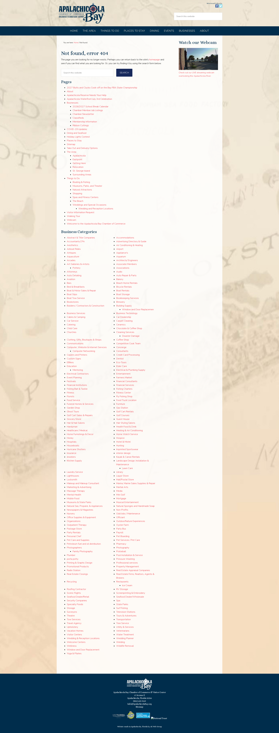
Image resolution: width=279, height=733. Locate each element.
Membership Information (85, 121)
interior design (123, 453)
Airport (119, 249)
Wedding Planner (125, 638)
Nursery (71, 513)
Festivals (71, 381)
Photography (122, 547)
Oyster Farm (122, 525)
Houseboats (73, 445)
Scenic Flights (74, 593)
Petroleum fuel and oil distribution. (84, 543)
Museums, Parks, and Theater (87, 186)
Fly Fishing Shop (124, 396)
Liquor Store (122, 475)
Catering (71, 324)
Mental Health (74, 494)
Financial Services (125, 385)
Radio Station (73, 570)
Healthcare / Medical (77, 430)
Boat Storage (123, 294)
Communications (75, 343)
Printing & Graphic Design (79, 562)
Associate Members (126, 264)
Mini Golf (120, 494)
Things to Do (73, 178)
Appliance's (122, 252)
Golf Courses (122, 415)
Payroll (119, 532)
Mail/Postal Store (125, 479)
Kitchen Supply (74, 460)
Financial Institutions (77, 385)
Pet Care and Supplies (78, 540)
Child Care (72, 328)
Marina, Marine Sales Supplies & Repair (135, 483)
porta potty (72, 559)
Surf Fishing (122, 608)
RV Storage (122, 589)
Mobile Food (73, 498)
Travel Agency (74, 623)
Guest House (122, 419)
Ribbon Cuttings (81, 125)
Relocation (78, 167)
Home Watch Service (127, 434)
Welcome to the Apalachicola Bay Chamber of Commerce (96, 223)
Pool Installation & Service (129, 555)
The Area (71, 152)
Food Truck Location (126, 400)
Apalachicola (79, 155)
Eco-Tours (121, 362)
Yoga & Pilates (74, 653)
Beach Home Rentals (126, 283)
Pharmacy (121, 543)
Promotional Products (78, 566)
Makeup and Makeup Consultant (83, 483)
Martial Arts (122, 487)
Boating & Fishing (81, 182)
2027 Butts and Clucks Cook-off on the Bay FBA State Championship (102, 87)
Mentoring (78, 370)
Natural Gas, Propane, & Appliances (85, 506)
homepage (154, 59)
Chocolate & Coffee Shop (129, 328)
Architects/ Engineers (127, 260)
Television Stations (125, 611)
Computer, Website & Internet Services (87, 347)
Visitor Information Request (80, 212)
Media (119, 491)
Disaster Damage (131, 336)
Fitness (70, 392)
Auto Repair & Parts (126, 275)
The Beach (78, 201)
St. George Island (81, 170)
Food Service (73, 400)
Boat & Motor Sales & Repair (81, 290)
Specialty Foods (75, 604)
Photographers (74, 547)
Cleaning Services (125, 332)
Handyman (72, 426)
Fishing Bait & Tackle (77, 388)
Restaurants (122, 581)
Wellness (72, 646)
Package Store (74, 528)
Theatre (71, 615)
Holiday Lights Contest (78, 136)
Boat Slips (72, 294)
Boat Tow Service (76, 298)
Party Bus (121, 528)
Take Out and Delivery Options (82, 148)
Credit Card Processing (128, 354)
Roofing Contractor (76, 589)
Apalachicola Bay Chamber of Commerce (81, 13)
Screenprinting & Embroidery (130, 593)
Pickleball (121, 551)
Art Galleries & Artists (78, 264)
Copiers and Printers (77, 354)
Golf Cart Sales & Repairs (80, 415)
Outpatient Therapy (76, 525)
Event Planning (74, 377)
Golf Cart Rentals (125, 411)
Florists (70, 396)
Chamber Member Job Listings (88, 110)
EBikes (70, 362)
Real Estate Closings (77, 574)
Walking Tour (73, 216)
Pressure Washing (125, 559)
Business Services (76, 313)
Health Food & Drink (126, 426)
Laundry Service (75, 472)
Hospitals (71, 441)
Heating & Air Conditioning (129, 430)
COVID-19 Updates (77, 129)
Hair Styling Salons (125, 423)
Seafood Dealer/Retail (78, 596)
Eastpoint (77, 159)
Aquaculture (73, 256)
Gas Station (122, 407)
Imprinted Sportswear (127, 449)
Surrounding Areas (82, 174)
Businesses (72, 102)
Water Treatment (125, 634)
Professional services (127, 562)
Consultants (122, 351)
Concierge (121, 347)
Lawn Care (127, 468)
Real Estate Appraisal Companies (133, 570)
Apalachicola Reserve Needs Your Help (86, 95)
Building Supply (124, 305)
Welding (120, 642)
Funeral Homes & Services (80, 404)
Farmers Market (124, 377)
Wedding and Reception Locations (95, 208)
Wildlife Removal (125, 646)
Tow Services (74, 619)
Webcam (71, 220)
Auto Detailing (74, 275)
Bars (69, 283)
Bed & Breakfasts (76, 286)
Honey (70, 438)
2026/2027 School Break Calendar (90, 106)
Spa (118, 600)
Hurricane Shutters (76, 449)
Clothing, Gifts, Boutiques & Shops (84, 339)
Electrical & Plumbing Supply (130, 370)
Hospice (120, 438)
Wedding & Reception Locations (83, 638)
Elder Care (121, 366)
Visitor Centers (74, 634)
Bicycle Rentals (124, 286)
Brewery (120, 302)
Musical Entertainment (127, 502)
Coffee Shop (122, 339)
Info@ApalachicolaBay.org (139, 704)
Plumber (71, 555)
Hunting (120, 445)
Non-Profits (122, 509)
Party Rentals (74, 532)
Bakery (119, 279)
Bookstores (73, 302)
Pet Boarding (122, 536)
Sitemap (71, 144)
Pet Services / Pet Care (128, 540)
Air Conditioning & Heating (129, 245)
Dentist (120, 358)
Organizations (74, 521)
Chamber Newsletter (83, 114)
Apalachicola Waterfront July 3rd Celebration (89, 99)
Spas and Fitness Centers (85, 197)
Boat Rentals (122, 290)
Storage (71, 608)
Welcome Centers (76, 642)
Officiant (120, 517)
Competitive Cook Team (128, 343)
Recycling (72, 581)
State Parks (122, 604)
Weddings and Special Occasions (89, 204)
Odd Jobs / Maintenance (128, 513)
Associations (122, 268)
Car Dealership (123, 317)
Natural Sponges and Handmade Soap (135, 506)
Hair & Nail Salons (76, 423)
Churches (71, 332)
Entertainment (123, 373)
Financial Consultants (126, 381)
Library (119, 472)
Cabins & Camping (76, 317)
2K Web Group (156, 727)
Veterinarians (122, 630)
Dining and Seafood (76, 133)
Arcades (71, 260)
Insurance (71, 453)
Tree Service (122, 623)
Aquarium (121, 256)
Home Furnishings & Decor (80, 434)
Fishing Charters (124, 388)
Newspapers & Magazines (80, 509)
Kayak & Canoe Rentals (128, 457)
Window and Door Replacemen (138, 309)
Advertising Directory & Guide (131, 241)
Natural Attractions (82, 189)
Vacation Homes (75, 630)
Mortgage (121, 498)
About (70, 91)
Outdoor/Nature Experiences (130, 521)
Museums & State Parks (79, 502)
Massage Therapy (76, 491)
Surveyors (72, 611)
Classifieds (78, 118)
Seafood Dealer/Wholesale (130, 596)
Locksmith (72, 479)
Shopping (77, 193)
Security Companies (77, 600)
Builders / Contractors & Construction (85, 305)
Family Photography (83, 551)
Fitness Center (123, 392)
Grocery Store (74, 419)
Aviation (71, 279)
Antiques (71, 252)
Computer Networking (84, 351)
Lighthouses (73, 475)
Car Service (72, 320)
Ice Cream (127, 585)
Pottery (76, 268)
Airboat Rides (74, 249)
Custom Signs (74, 358)
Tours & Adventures (126, 615)
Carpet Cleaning (124, 320)
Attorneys (72, 271)
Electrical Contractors (78, 373)
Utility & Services (125, 627)
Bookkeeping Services (127, 298)
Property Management (127, 566)
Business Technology (126, 313)
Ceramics (121, 324)
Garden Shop (73, 407)
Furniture (120, 404)
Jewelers (71, 457)
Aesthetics (72, 245)
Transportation (123, 619)
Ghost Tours (73, 411)
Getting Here (79, 163)
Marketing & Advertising (79, 487)
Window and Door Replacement (83, 649)
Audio (119, 271)
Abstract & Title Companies (81, 237)
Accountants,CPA (76, 241)
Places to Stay (74, 140)
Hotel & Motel (123, 441)
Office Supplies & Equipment (81, 517)
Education (72, 366)
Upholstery (72, 627)
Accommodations (125, 237)
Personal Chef (74, 536)
